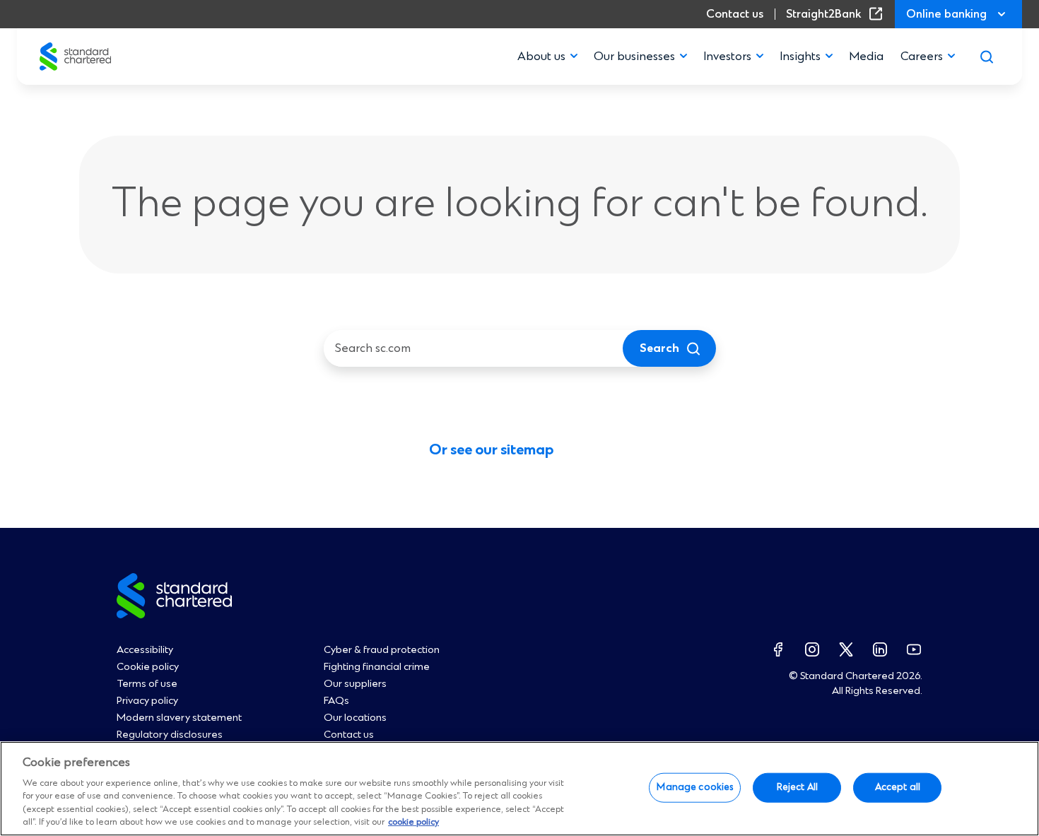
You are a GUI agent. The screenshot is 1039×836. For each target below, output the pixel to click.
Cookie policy (148, 667)
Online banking (946, 14)
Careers (921, 56)
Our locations (355, 718)
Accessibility (145, 650)
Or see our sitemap (491, 450)
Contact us (734, 14)
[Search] (986, 56)
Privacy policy (147, 701)
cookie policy (413, 822)
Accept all (897, 787)
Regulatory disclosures (170, 735)
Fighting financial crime (377, 667)
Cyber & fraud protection (382, 650)
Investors (727, 56)
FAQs (336, 701)
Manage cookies (695, 787)
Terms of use (147, 684)
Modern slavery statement (179, 718)
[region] (519, 788)
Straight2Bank (837, 14)
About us (541, 56)
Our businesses (634, 56)
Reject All (797, 787)
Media (866, 56)
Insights (800, 56)
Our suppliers (355, 684)
